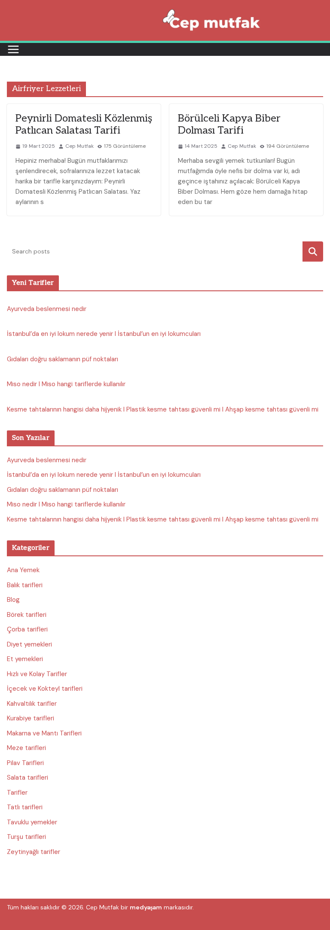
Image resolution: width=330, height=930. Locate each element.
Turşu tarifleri (26, 836)
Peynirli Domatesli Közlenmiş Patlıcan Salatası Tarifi (83, 124)
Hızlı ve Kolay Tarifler (37, 674)
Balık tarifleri (25, 585)
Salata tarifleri (27, 777)
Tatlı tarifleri (25, 807)
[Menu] (13, 49)
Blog (13, 599)
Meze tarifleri (26, 748)
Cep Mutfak (79, 146)
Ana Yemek (23, 570)
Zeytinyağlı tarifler (33, 852)
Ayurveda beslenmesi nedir (46, 309)
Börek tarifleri (26, 614)
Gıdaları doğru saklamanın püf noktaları (62, 359)
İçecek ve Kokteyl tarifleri (44, 688)
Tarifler (17, 792)
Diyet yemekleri (29, 644)
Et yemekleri (25, 659)
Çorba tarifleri (27, 629)
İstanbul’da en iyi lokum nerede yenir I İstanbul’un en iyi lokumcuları (104, 333)
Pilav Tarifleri (25, 763)
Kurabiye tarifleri (30, 718)
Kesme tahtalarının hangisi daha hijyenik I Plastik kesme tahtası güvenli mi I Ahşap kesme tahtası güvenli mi (162, 409)
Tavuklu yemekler (32, 822)
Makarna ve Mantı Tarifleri (44, 733)
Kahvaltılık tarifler (32, 703)
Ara (313, 251)
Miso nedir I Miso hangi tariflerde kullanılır (66, 384)
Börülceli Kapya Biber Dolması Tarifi (229, 124)
